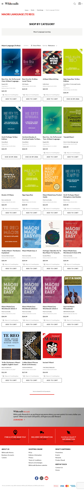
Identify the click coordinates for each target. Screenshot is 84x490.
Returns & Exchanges (35, 463)
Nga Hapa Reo (27, 195)
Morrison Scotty (47, 200)
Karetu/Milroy (47, 255)
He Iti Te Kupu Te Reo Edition (10, 138)
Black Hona (25, 200)
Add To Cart (11, 99)
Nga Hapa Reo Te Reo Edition (71, 80)
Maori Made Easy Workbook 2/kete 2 (29, 308)
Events (57, 455)
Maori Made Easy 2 (29, 251)
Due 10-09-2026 (73, 99)
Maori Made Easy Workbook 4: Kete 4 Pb (72, 252)
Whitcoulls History (8, 452)
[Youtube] (46, 478)
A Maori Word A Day (50, 79)
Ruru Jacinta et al (6, 200)
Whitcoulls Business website (38, 465)
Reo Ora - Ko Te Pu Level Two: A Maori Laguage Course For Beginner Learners (52, 138)
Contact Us (59, 467)
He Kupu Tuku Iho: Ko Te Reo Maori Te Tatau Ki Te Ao (52, 252)
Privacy (31, 457)
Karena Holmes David (8, 255)
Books (32, 10)
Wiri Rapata (25, 84)
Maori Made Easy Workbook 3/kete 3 (9, 308)
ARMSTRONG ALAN (68, 311)
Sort (45, 45)
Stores (57, 470)
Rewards (58, 457)
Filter (37, 45)
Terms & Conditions (35, 460)
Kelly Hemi (46, 84)
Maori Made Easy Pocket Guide (52, 196)
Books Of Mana (8, 195)
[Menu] (3, 3)
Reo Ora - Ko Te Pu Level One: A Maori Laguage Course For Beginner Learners (11, 80)
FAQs (30, 452)
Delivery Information (35, 455)
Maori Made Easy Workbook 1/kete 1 (50, 308)
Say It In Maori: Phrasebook (69, 308)
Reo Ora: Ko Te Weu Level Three (29, 80)
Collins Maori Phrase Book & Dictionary (30, 363)
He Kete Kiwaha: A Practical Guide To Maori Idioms (31, 138)
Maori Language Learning (42, 32)
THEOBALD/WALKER (48, 367)
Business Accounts (8, 455)
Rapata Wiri (5, 84)
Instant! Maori (48, 362)
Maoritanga (40, 10)
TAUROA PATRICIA (27, 367)
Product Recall (60, 460)
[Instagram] (41, 478)
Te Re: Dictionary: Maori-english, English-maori (11, 363)
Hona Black (66, 84)
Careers (4, 457)
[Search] (75, 4)
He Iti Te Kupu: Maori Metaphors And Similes (72, 196)
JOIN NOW (18, 420)
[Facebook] (36, 478)
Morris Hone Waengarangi (70, 142)
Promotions (59, 452)
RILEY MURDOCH (6, 367)
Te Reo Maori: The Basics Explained (11, 252)
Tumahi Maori (68, 137)
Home (26, 10)
